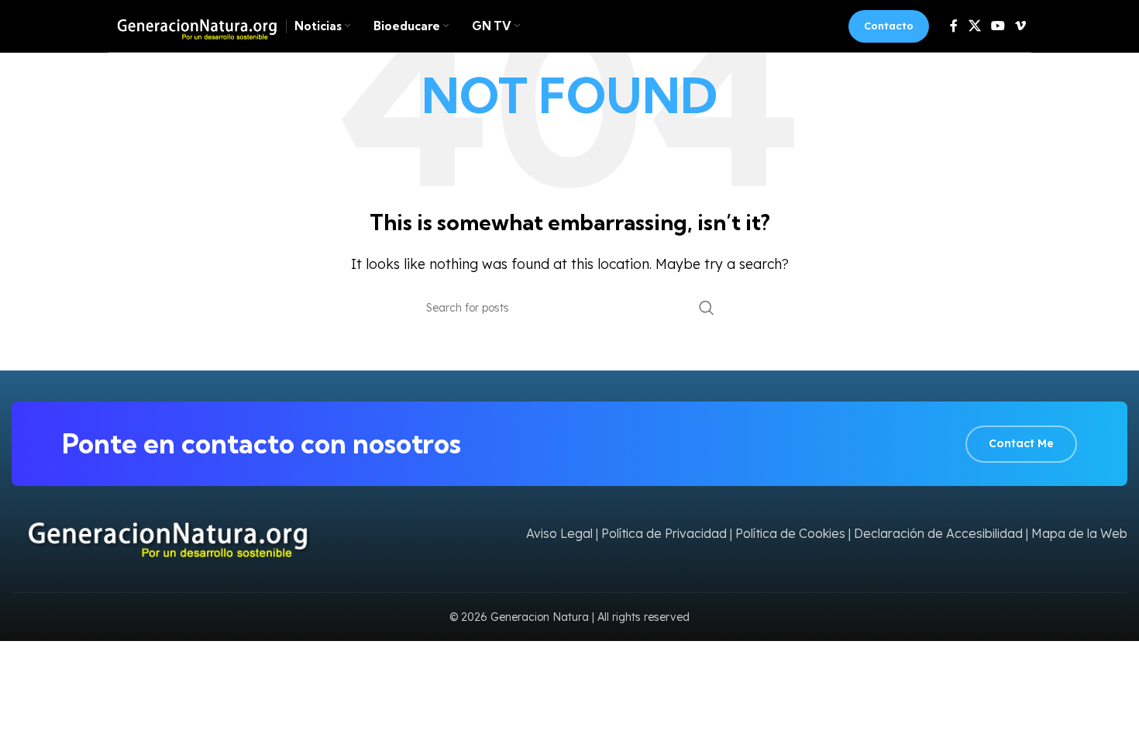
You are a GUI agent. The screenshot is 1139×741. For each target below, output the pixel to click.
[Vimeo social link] (1020, 25)
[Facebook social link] (954, 25)
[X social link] (974, 25)
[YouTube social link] (998, 25)
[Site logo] (193, 25)
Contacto (889, 25)
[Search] (706, 308)
